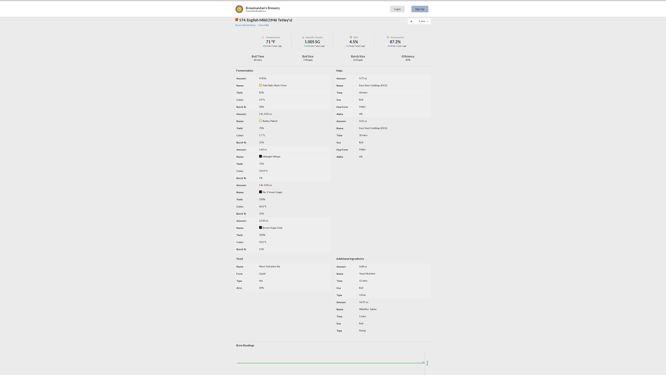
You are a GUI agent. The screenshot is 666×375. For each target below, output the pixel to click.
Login (397, 9)
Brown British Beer (245, 25)
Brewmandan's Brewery (263, 8)
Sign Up (419, 9)
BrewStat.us (261, 11)
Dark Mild (264, 25)
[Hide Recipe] (412, 21)
